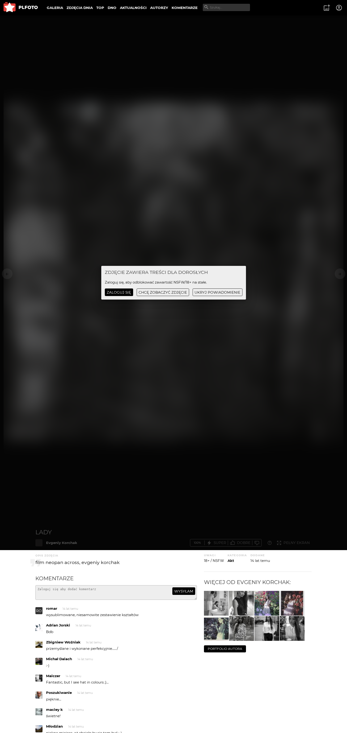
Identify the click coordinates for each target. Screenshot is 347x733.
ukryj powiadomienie (217, 292)
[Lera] (266, 603)
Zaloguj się (119, 292)
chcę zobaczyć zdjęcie (163, 292)
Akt (231, 560)
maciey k (54, 709)
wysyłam (183, 591)
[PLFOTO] (20, 7)
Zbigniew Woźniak (63, 642)
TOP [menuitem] (100, 7)
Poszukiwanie (59, 692)
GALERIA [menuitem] (55, 7)
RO (39, 611)
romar (51, 608)
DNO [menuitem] (112, 7)
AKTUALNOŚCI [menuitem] (133, 7)
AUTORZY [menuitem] (159, 7)
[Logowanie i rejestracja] (339, 7)
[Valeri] (266, 628)
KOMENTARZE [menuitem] (185, 7)
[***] (216, 603)
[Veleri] (292, 628)
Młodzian (54, 726)
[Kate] (241, 628)
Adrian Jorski (58, 625)
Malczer (53, 676)
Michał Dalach (59, 659)
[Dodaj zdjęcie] (326, 7)
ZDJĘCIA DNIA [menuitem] (80, 7)
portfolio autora (225, 649)
